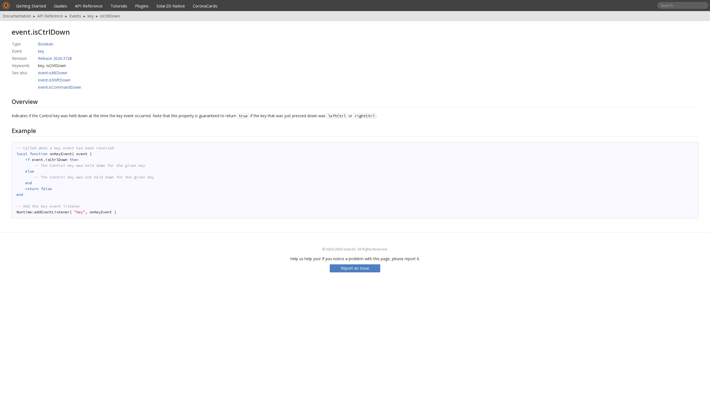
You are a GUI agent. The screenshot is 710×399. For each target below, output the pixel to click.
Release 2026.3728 (55, 58)
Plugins (142, 6)
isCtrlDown (110, 16)
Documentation (17, 16)
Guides (60, 6)
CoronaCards (205, 6)
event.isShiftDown (54, 80)
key (91, 16)
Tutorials (118, 6)
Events (75, 16)
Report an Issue (355, 268)
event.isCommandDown (59, 87)
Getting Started (31, 6)
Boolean (45, 44)
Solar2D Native (170, 6)
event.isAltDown (52, 72)
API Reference (89, 6)
